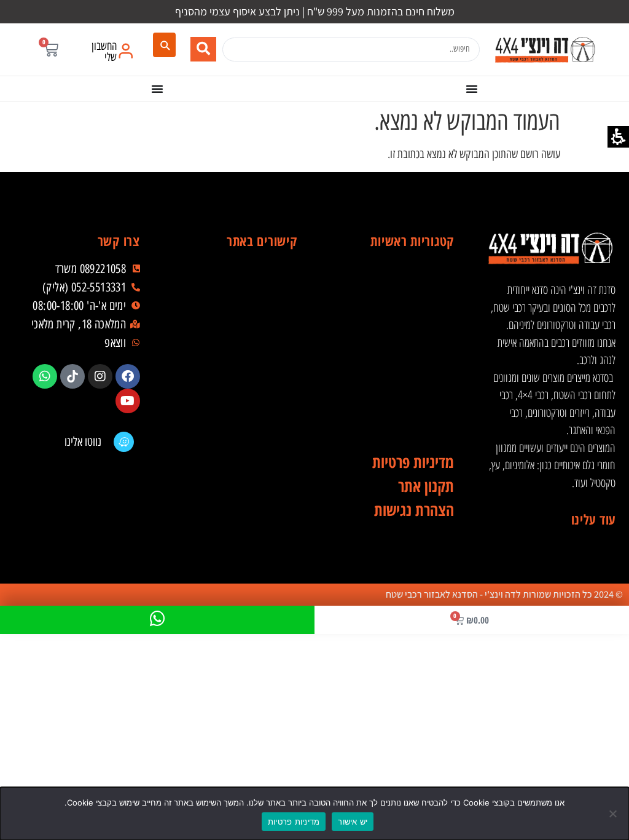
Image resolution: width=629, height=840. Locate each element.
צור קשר (237, 450)
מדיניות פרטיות (294, 821)
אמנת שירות (237, 425)
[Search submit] (203, 49)
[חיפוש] (164, 45)
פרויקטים (237, 376)
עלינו (237, 327)
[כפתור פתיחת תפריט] (472, 88)
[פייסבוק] (127, 376)
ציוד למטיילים (394, 351)
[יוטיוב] (127, 401)
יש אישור (352, 821)
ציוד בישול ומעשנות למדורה (394, 401)
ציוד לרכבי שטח (394, 327)
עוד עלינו (593, 519)
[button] (50, 49)
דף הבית (237, 278)
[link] (544, 49)
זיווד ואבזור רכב (394, 302)
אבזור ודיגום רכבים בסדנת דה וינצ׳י (394, 278)
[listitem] (127, 376)
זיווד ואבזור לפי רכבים (394, 425)
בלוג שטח (237, 351)
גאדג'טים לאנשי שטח (394, 376)
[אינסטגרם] (100, 376)
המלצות (237, 401)
